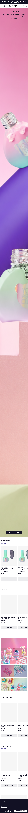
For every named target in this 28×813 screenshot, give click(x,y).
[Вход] (4, 6)
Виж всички (4, 543)
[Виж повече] (14, 651)
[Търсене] (23, 6)
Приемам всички (20, 810)
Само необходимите (7, 811)
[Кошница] (26, 6)
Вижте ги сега (14, 532)
